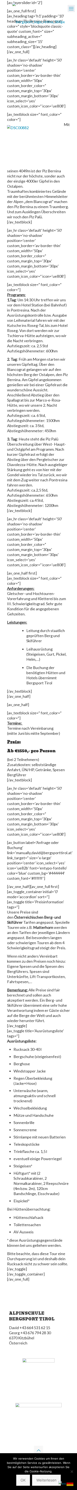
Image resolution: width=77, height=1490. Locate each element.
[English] (62, 1483)
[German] (70, 1483)
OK (23, 1480)
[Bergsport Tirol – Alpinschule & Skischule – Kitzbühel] (38, 21)
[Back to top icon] (38, 1450)
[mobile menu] (71, 8)
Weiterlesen (46, 1480)
